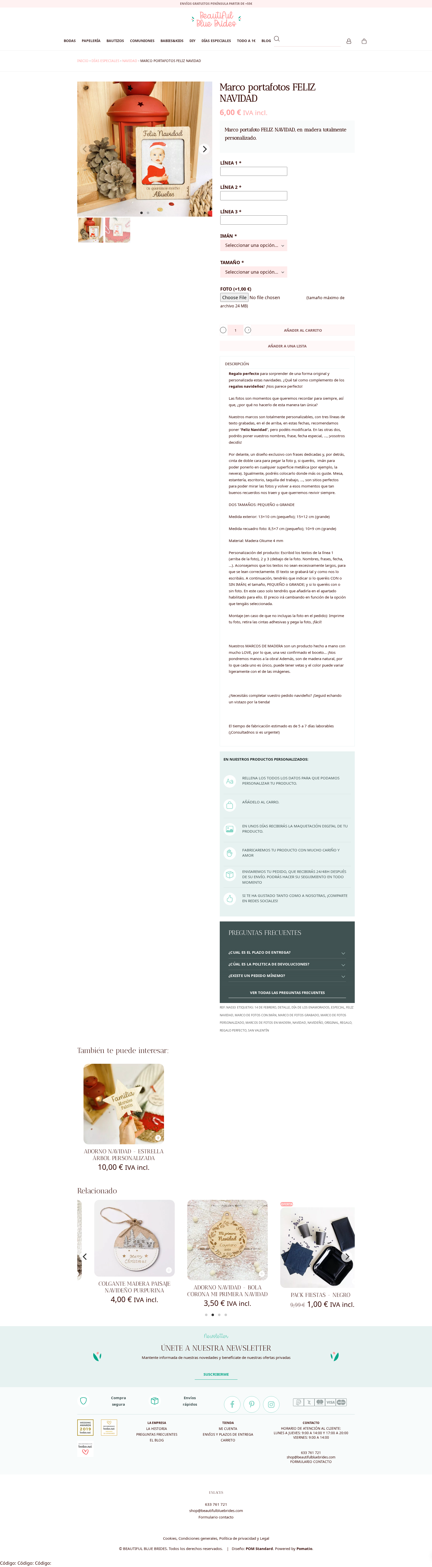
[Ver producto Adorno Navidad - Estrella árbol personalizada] (124, 1104)
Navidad (299, 1022)
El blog (157, 1440)
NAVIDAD (129, 61)
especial (337, 1007)
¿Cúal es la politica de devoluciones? (268, 963)
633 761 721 (311, 1452)
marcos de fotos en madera (268, 1022)
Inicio (82, 61)
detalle (284, 1007)
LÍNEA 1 (230, 163)
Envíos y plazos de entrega (228, 1434)
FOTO (235, 289)
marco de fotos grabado (298, 1015)
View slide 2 (148, 213)
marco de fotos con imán (255, 1015)
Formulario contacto (216, 1516)
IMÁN (228, 236)
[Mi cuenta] (349, 40)
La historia (156, 1428)
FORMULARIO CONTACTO (311, 1461)
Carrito (228, 1440)
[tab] (287, 952)
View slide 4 (225, 1315)
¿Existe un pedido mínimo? (256, 975)
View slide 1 (141, 213)
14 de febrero (265, 1007)
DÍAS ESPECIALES (105, 61)
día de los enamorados (311, 1007)
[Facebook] (232, 1404)
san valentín (258, 1030)
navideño (315, 1022)
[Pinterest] (252, 1404)
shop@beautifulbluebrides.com (311, 1457)
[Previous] (85, 1256)
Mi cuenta (228, 1428)
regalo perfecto (233, 1030)
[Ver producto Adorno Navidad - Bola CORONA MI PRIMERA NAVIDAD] (216, 1240)
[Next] (204, 149)
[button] (223, 330)
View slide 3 (219, 1315)
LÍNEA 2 (230, 187)
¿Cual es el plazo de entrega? (259, 952)
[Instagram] (271, 1404)
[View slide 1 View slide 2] (144, 149)
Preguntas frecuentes (156, 1434)
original (331, 1022)
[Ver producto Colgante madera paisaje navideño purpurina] (124, 1238)
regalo (346, 1022)
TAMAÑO (232, 262)
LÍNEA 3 (230, 212)
